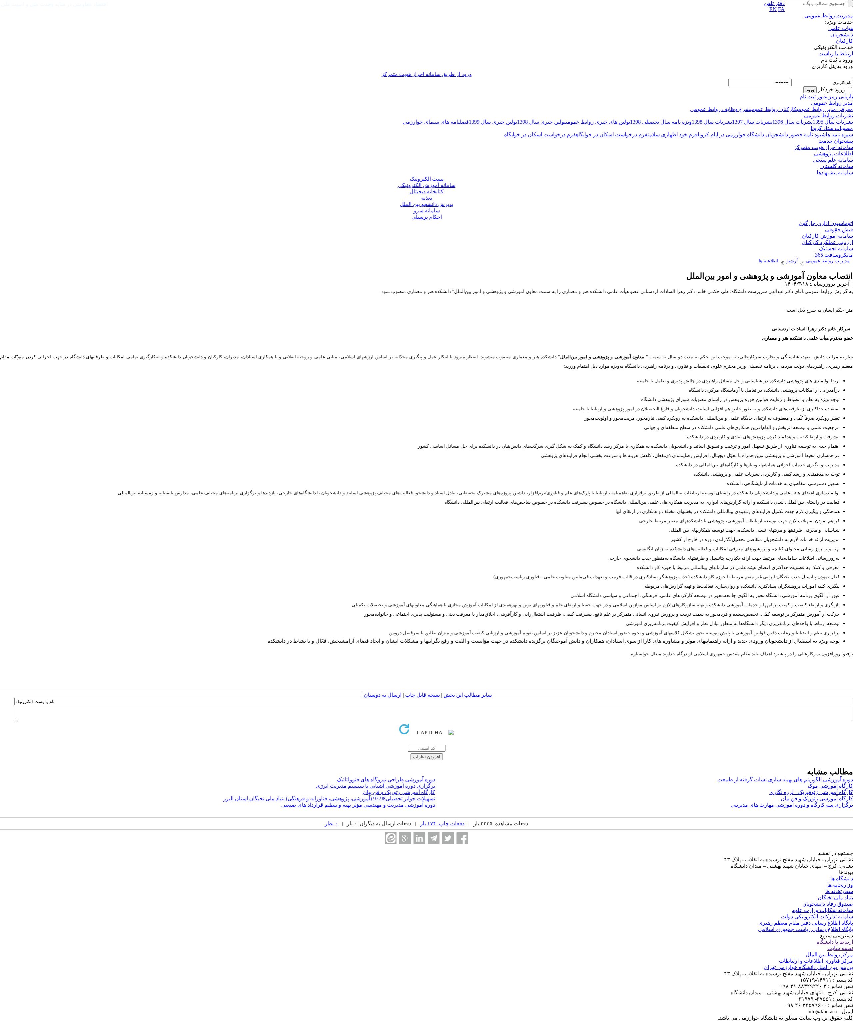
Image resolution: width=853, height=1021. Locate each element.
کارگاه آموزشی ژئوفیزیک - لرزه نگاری (811, 792)
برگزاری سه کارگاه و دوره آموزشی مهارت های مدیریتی (792, 805)
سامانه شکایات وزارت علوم (822, 910)
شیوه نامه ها (839, 134)
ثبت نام (808, 96)
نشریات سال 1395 (833, 122)
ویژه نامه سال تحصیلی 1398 (661, 122)
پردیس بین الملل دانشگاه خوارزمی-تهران (808, 967)
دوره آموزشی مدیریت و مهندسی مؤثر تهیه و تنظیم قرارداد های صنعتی (358, 805)
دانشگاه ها (841, 878)
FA (781, 9)
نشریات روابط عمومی (828, 115)
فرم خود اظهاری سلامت (672, 134)
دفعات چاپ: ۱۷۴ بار (442, 823)
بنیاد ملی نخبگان (835, 897)
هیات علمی (840, 28)
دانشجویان (841, 34)
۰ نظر (331, 823)
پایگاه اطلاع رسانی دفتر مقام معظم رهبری (805, 923)
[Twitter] (448, 838)
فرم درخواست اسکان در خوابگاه (611, 134)
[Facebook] (462, 838)
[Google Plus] (405, 838)
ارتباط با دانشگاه (835, 942)
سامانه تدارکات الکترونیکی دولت (817, 916)
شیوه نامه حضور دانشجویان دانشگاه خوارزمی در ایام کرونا (762, 134)
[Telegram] (433, 838)
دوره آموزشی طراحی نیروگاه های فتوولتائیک (386, 779)
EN (773, 9)
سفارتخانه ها (839, 891)
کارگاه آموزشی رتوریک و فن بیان (399, 792)
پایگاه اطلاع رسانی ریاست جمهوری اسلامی (805, 929)
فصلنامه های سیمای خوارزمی (436, 122)
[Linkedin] (419, 838)
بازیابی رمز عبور (835, 96)
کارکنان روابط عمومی (773, 109)
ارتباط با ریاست (835, 53)
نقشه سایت (840, 948)
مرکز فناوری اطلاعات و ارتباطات (816, 961)
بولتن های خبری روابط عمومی (598, 122)
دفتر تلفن (774, 3)
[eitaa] (391, 838)
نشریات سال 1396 (792, 122)
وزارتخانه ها (840, 885)
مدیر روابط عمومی (832, 103)
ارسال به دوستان (382, 695)
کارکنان (844, 41)
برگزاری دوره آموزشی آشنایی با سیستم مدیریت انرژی (375, 786)
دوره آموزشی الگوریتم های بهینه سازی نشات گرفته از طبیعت (785, 779)
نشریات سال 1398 (712, 122)
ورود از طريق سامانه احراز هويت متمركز (427, 74)
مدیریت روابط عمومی (828, 15)
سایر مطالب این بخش (467, 695)
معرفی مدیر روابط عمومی (825, 109)
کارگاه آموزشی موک (830, 786)
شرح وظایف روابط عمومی (720, 109)
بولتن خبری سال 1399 (493, 122)
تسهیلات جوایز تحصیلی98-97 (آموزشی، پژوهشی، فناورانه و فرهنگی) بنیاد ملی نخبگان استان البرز (329, 798)
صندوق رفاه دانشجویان (827, 904)
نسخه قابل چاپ (422, 695)
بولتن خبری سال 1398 (541, 122)
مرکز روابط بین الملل (829, 954)
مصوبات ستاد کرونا (832, 128)
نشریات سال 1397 (752, 122)
